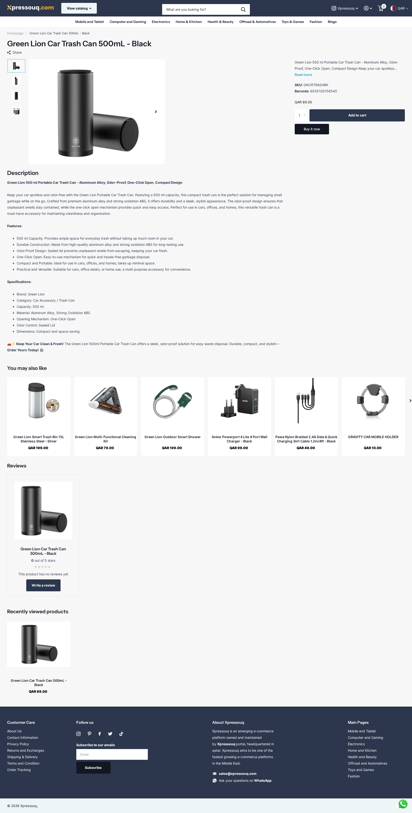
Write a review (43, 585)
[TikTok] (121, 734)
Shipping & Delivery (22, 757)
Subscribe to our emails (95, 745)
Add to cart (357, 115)
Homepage (15, 33)
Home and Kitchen (362, 750)
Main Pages (358, 722)
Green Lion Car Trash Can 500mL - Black (39, 682)
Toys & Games (293, 22)
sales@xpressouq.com (238, 773)
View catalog (77, 8)
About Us (14, 731)
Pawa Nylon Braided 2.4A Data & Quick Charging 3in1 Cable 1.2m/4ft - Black (306, 439)
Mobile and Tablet (89, 22)
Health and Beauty (362, 757)
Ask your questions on (245, 780)
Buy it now (312, 129)
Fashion (316, 22)
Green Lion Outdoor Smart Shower (172, 437)
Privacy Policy (18, 744)
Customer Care (21, 722)
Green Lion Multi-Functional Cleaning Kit (105, 439)
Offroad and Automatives (367, 763)
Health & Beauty (221, 22)
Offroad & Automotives (257, 22)
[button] (156, 111)
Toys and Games (361, 770)
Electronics (161, 22)
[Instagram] (78, 734)
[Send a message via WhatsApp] (403, 804)
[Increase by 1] (306, 111)
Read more (303, 75)
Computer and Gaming (128, 22)
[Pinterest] (89, 734)
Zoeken (243, 9)
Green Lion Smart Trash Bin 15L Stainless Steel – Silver (38, 439)
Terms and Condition (23, 763)
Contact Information (22, 737)
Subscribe (93, 768)
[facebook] (99, 734)
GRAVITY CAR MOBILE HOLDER (373, 437)
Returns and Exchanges (25, 750)
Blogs (332, 22)
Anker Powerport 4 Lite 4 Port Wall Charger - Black (239, 439)
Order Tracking (19, 770)
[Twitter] (110, 734)
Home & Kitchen (189, 22)
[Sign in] (368, 8)
